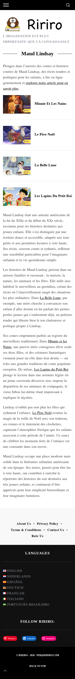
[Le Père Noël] (17, 135)
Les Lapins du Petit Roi (51, 369)
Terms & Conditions (26, 529)
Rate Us (38, 535)
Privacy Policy (47, 523)
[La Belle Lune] (17, 166)
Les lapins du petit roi (53, 196)
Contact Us (55, 529)
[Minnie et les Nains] (17, 104)
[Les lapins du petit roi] (17, 196)
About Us (24, 523)
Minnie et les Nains (50, 104)
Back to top (37, 666)
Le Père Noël (45, 134)
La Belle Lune (45, 165)
